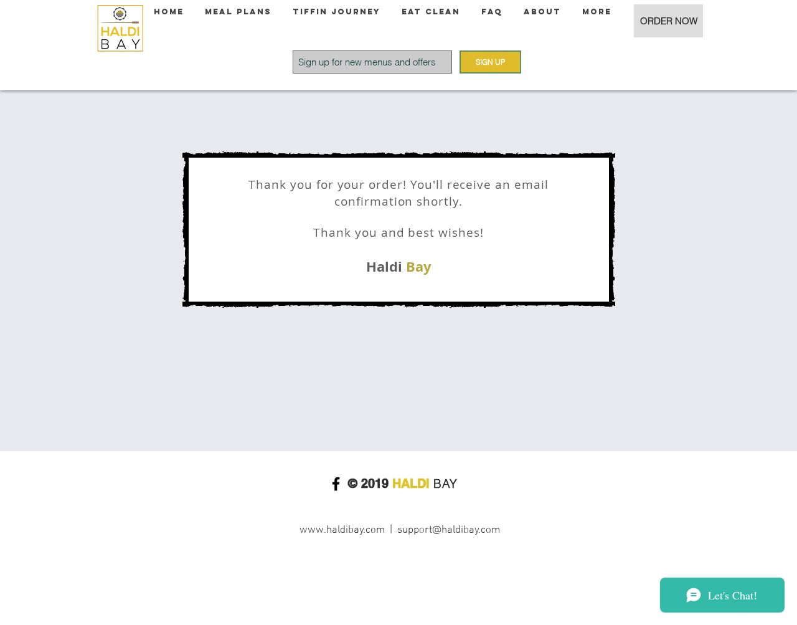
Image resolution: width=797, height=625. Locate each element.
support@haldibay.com (448, 530)
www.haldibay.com (342, 530)
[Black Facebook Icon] (336, 484)
